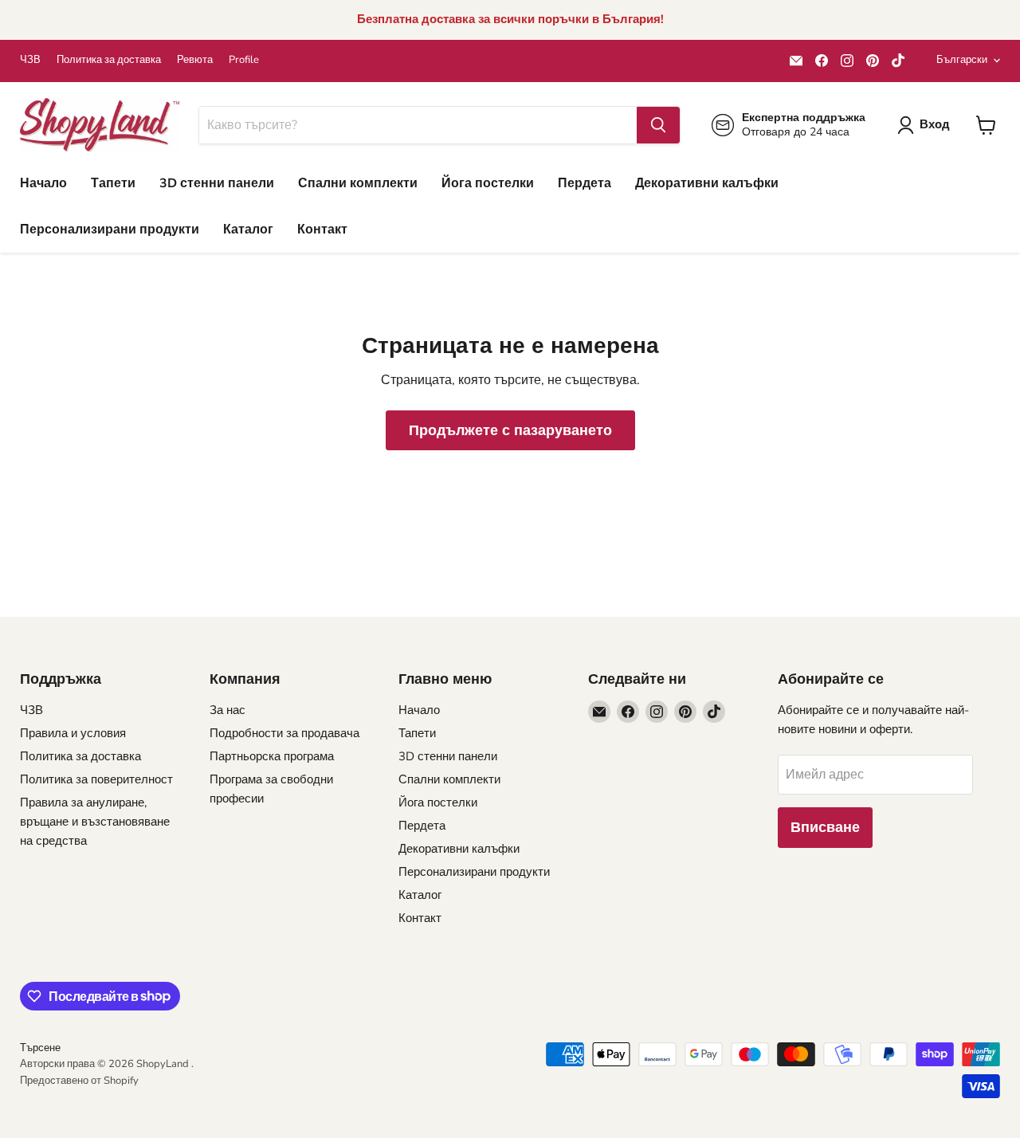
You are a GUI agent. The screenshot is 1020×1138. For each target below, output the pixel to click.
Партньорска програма (272, 756)
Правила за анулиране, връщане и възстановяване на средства (95, 822)
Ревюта (195, 60)
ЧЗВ (30, 60)
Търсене (40, 1048)
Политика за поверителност (96, 779)
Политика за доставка (109, 60)
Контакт (322, 229)
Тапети (113, 183)
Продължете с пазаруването (510, 430)
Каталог (248, 229)
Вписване (825, 827)
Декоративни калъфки (707, 183)
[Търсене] (658, 125)
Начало (43, 183)
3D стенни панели (216, 183)
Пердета (584, 183)
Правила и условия (73, 733)
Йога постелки (487, 183)
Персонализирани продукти (109, 229)
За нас (227, 710)
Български (961, 60)
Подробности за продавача (284, 733)
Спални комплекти (358, 183)
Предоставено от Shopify (79, 1080)
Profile (244, 60)
